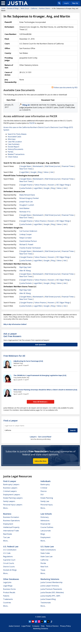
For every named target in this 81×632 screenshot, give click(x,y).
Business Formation (11, 517)
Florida (43, 563)
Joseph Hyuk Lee (26, 201)
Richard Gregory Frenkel (29, 198)
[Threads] (42, 621)
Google (33, 172)
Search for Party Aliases (17, 134)
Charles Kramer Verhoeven (30, 248)
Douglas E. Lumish (26, 205)
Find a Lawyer (10, 420)
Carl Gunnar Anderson (28, 231)
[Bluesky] (45, 621)
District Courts (9, 566)
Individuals (45, 481)
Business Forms (9, 589)
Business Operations (11, 520)
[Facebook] (36, 621)
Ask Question (40, 344)
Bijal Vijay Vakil (25, 267)
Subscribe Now (41, 461)
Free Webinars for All (14, 356)
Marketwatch (38, 166)
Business (7, 514)
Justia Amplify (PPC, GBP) (50, 596)
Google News (25, 166)
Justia (43, 617)
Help (43, 626)
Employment (8, 524)
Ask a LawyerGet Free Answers (12, 335)
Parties (10, 152)
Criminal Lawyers (10, 491)
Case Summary (13, 144)
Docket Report (13, 147)
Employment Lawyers (11, 494)
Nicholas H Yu (24, 212)
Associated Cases (14, 136)
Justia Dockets (26, 188)
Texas (42, 570)
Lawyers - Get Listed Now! (40, 437)
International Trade (11, 530)
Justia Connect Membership (51, 582)
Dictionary (44, 517)
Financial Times (68, 166)
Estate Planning (46, 498)
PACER (31, 123)
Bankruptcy (45, 484)
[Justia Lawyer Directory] (51, 621)
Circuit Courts (8, 563)
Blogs (42, 534)
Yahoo (46, 172)
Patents (6, 596)
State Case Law (46, 556)
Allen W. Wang (25, 270)
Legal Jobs (7, 582)
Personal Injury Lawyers (12, 504)
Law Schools (46, 514)
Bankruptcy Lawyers (11, 484)
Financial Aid (45, 524)
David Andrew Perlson (28, 241)
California (44, 560)
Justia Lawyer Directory (49, 586)
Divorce (43, 491)
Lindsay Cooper (25, 234)
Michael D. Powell (26, 244)
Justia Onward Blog (48, 599)
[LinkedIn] (30, 621)
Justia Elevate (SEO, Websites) (52, 592)
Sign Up (75, 3)
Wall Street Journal (52, 166)
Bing (40, 172)
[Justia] (18, 3)
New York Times (25, 169)
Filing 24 (26, 105)
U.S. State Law (47, 546)
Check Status (13, 157)
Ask (51, 172)
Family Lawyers (9, 501)
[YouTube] (33, 621)
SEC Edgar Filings (63, 185)
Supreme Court (9, 560)
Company (35, 626)
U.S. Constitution (9, 550)
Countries (7, 602)
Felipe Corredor (25, 238)
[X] (48, 621)
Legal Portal (25, 626)
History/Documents (15, 149)
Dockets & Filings (10, 570)
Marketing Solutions (49, 579)
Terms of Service (52, 626)
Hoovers (51, 185)
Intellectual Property (11, 527)
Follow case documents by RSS (65, 87)
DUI (42, 494)
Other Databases (11, 579)
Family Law (44, 501)
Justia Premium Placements (51, 589)
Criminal (43, 488)
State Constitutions (48, 550)
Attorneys (12, 139)
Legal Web (24, 172)
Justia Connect (14, 626)
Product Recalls (9, 592)
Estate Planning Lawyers (13, 498)
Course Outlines (46, 527)
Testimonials (45, 602)
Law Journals (45, 530)
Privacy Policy (65, 626)
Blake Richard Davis (27, 195)
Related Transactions (16, 154)
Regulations (8, 556)
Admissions (44, 520)
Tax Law (6, 537)
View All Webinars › (40, 402)
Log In (66, 3)
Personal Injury (46, 504)
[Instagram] (39, 621)
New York (44, 566)
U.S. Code (6, 553)
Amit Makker (24, 208)
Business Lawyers (10, 488)
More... (5, 508)
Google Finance (26, 185)
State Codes (45, 553)
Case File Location (15, 141)
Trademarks (8, 599)
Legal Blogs (7, 586)
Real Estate (7, 534)
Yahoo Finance (40, 185)
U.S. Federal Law (10, 546)
